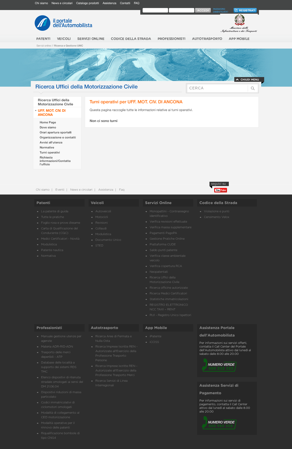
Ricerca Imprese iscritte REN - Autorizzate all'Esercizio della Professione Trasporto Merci (116, 371)
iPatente (155, 336)
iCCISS (154, 342)
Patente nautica (52, 250)
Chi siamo (41, 3)
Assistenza (109, 3)
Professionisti (49, 328)
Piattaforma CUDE (163, 244)
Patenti (43, 203)
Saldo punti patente (163, 250)
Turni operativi (50, 152)
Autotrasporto (104, 328)
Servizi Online (158, 203)
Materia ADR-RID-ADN (57, 346)
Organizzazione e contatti (58, 137)
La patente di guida (54, 211)
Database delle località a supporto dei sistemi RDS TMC (58, 367)
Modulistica (49, 244)
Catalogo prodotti (87, 3)
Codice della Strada (218, 203)
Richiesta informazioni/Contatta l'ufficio (55, 161)
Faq (121, 189)
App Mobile (156, 328)
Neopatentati (159, 271)
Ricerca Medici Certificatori (168, 293)
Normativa (48, 255)
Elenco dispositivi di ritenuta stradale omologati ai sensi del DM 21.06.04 (62, 382)
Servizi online (43, 45)
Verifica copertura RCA (166, 266)
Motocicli (101, 217)
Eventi (59, 189)
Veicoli (97, 203)
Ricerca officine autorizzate (169, 287)
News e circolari (62, 3)
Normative (47, 147)
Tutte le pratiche (52, 217)
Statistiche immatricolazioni (169, 299)
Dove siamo (48, 127)
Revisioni (101, 222)
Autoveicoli (103, 211)
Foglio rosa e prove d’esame (60, 222)
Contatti (125, 3)
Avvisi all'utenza (51, 142)
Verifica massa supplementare (170, 227)
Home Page (48, 122)
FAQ (136, 3)
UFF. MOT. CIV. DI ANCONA (51, 112)
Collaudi (101, 228)
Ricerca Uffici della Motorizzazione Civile (55, 102)
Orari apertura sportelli (55, 132)
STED (99, 245)
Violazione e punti (216, 211)
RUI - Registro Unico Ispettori (170, 315)
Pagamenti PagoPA (163, 233)
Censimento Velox (216, 217)
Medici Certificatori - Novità (60, 238)
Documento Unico (108, 240)
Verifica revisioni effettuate (168, 221)
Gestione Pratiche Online (167, 238)
